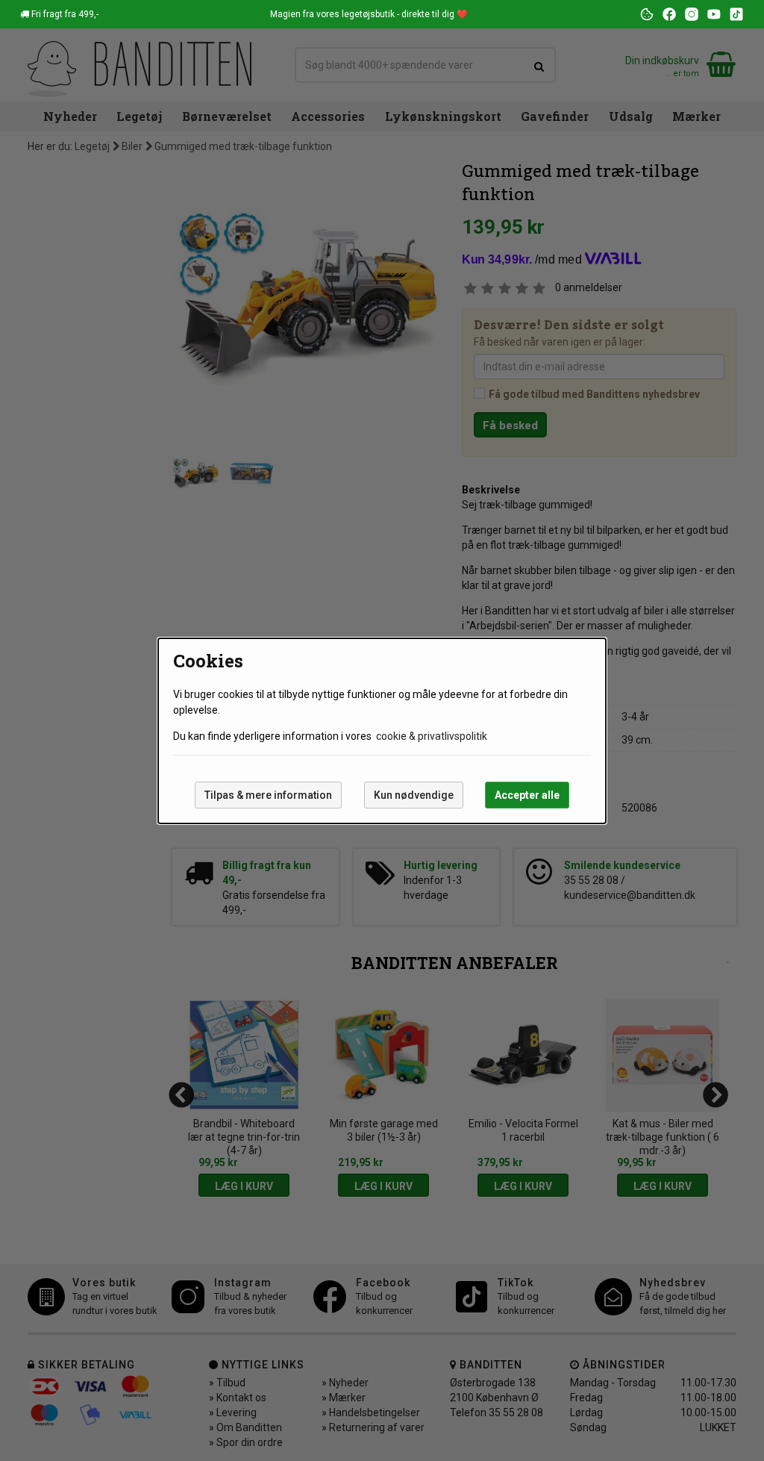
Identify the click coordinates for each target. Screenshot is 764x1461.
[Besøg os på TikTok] (736, 14)
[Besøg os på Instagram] (691, 14)
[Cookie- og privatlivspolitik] (646, 14)
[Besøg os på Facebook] (669, 14)
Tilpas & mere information (268, 795)
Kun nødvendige (414, 795)
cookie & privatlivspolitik (431, 736)
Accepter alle (527, 795)
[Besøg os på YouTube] (714, 14)
